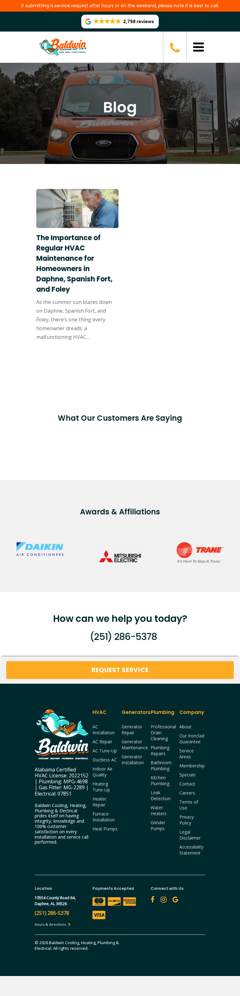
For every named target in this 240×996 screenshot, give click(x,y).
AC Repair (102, 742)
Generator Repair (132, 730)
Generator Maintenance (135, 745)
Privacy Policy (186, 820)
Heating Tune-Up (101, 787)
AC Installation (103, 730)
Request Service (120, 670)
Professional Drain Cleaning (163, 732)
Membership (192, 766)
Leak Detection (161, 795)
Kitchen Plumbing (160, 780)
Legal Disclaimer (190, 835)
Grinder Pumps (158, 825)
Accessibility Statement (191, 850)
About (185, 727)
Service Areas (186, 754)
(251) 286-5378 (123, 636)
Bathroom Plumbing (161, 765)
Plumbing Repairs (160, 750)
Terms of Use (188, 805)
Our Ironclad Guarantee (191, 739)
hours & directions (51, 924)
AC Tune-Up (104, 751)
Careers (187, 793)
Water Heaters (159, 810)
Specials (187, 775)
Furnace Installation (103, 817)
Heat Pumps (105, 829)
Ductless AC (104, 760)
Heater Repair (99, 802)
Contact (187, 784)
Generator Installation (133, 760)
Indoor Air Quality (102, 772)
